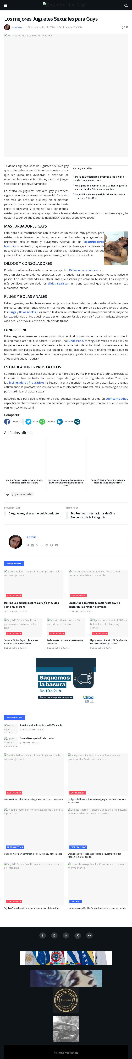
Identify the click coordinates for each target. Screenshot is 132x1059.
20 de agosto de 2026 (102, 648)
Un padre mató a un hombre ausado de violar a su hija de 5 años (33, 853)
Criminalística (15, 847)
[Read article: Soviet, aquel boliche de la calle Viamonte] (11, 728)
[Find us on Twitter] (77, 936)
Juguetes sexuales (22, 494)
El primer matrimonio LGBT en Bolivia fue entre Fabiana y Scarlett (108, 642)
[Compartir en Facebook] (12, 422)
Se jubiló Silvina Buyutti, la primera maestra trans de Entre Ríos (21, 642)
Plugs (12, 312)
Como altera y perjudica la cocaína (37, 738)
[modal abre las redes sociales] (77, 422)
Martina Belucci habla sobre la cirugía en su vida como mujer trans (33, 799)
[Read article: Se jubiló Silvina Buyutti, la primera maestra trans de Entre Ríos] (23, 627)
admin (18, 27)
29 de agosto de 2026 (80, 611)
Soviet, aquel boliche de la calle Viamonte (41, 725)
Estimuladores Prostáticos (26, 382)
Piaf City (77, 27)
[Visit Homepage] (66, 5)
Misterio (75, 901)
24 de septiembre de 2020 (41, 27)
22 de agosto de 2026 (59, 648)
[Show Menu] (5, 5)
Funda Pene (75, 341)
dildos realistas (58, 283)
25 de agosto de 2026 (16, 648)
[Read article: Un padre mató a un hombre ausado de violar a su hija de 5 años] (34, 829)
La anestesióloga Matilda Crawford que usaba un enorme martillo (97, 908)
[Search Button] (126, 5)
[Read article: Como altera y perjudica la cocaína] (11, 742)
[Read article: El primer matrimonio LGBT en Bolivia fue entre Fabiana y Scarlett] (109, 627)
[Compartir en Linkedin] (65, 422)
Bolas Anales (27, 312)
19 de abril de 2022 (30, 742)
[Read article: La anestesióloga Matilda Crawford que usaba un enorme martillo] (98, 883)
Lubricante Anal (116, 399)
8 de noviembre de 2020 (32, 729)
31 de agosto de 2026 (16, 611)
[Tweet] (31, 422)
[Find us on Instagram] (54, 935)
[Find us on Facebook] (42, 935)
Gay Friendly (65, 27)
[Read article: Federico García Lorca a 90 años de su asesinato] (66, 627)
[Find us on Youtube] (89, 935)
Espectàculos (78, 847)
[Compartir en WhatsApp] (47, 422)
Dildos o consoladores (83, 270)
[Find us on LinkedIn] (66, 935)
